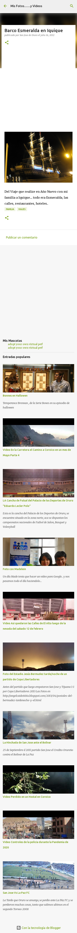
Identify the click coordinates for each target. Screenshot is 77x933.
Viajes (22, 209)
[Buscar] (72, 5)
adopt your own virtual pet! (25, 344)
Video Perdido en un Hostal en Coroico (27, 796)
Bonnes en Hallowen (15, 395)
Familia (10, 209)
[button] (6, 42)
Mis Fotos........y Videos (26, 6)
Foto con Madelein (14, 569)
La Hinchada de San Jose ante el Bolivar (27, 742)
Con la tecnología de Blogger (41, 927)
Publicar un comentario (21, 237)
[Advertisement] (38, 89)
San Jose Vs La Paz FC (16, 892)
